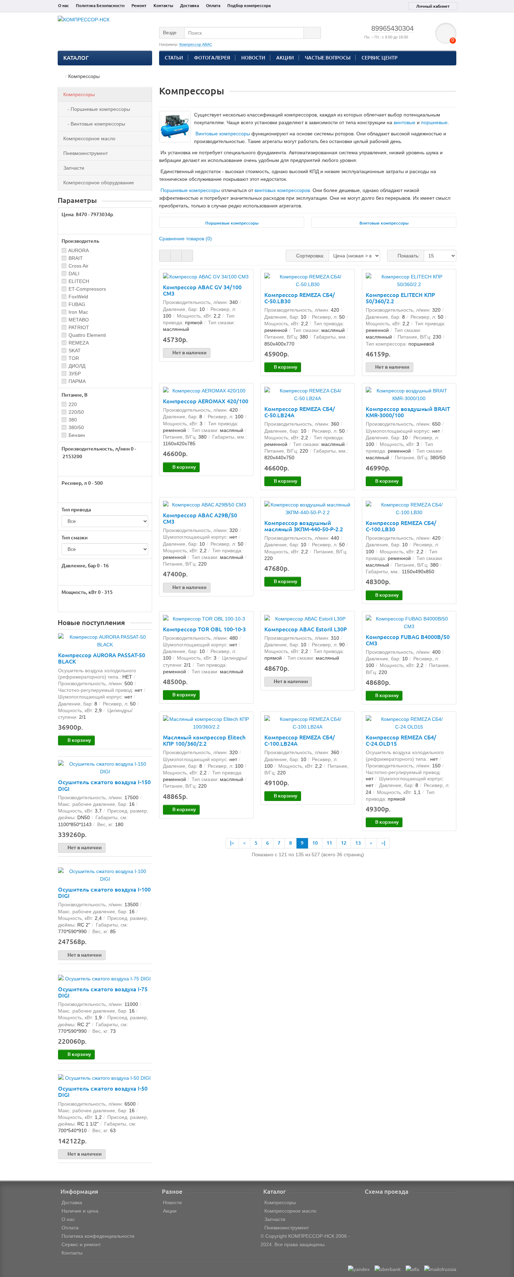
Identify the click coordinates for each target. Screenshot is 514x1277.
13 (358, 843)
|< (232, 843)
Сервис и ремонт (81, 1244)
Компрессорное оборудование (98, 182)
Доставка (189, 5)
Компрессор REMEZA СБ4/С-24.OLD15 (401, 740)
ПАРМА (77, 381)
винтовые (404, 122)
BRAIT (76, 258)
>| (383, 843)
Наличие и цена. (81, 1211)
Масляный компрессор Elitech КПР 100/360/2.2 (204, 740)
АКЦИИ (285, 58)
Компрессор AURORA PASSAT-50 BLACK (101, 658)
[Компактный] (187, 256)
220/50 (76, 412)
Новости (172, 1202)
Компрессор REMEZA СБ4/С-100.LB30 (401, 526)
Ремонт (139, 5)
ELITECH (79, 281)
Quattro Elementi (87, 335)
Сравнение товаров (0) (185, 238)
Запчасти (73, 168)
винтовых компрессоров (282, 190)
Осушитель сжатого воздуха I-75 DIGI (103, 992)
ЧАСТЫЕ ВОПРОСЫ (327, 58)
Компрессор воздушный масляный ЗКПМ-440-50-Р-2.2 (303, 526)
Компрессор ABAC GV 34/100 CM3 (202, 290)
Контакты (163, 5)
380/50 (76, 427)
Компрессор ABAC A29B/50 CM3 (200, 518)
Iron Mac (78, 312)
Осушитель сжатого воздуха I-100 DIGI (104, 892)
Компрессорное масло (89, 138)
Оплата (213, 5)
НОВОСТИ (253, 58)
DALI (74, 273)
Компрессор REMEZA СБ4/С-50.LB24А (299, 412)
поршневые (434, 122)
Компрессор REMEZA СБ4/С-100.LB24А (299, 740)
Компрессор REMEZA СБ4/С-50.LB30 (299, 298)
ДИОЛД (77, 366)
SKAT (75, 350)
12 (344, 843)
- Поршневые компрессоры (96, 109)
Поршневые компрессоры (190, 190)
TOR (74, 358)
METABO (79, 319)
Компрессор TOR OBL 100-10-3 (204, 629)
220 (73, 404)
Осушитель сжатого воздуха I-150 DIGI (104, 785)
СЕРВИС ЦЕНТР (380, 58)
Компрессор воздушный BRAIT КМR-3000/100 (408, 412)
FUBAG (77, 304)
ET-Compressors (87, 289)
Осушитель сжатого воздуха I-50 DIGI (103, 1091)
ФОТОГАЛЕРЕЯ (212, 58)
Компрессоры (79, 94)
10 (315, 843)
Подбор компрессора (249, 5)
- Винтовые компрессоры (94, 124)
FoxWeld (78, 296)
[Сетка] (165, 256)
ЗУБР (75, 373)
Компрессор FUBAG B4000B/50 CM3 (408, 640)
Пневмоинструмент (85, 153)
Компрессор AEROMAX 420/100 (205, 401)
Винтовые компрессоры (222, 133)
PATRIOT (79, 327)
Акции (170, 1211)
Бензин (77, 435)
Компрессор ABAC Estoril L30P (305, 629)
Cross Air (78, 266)
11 (329, 843)
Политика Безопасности (100, 5)
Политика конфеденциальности (98, 1236)
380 (73, 420)
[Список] (176, 256)
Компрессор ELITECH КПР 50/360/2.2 (400, 298)
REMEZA (79, 343)
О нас (63, 5)
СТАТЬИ (174, 58)
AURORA (78, 250)
